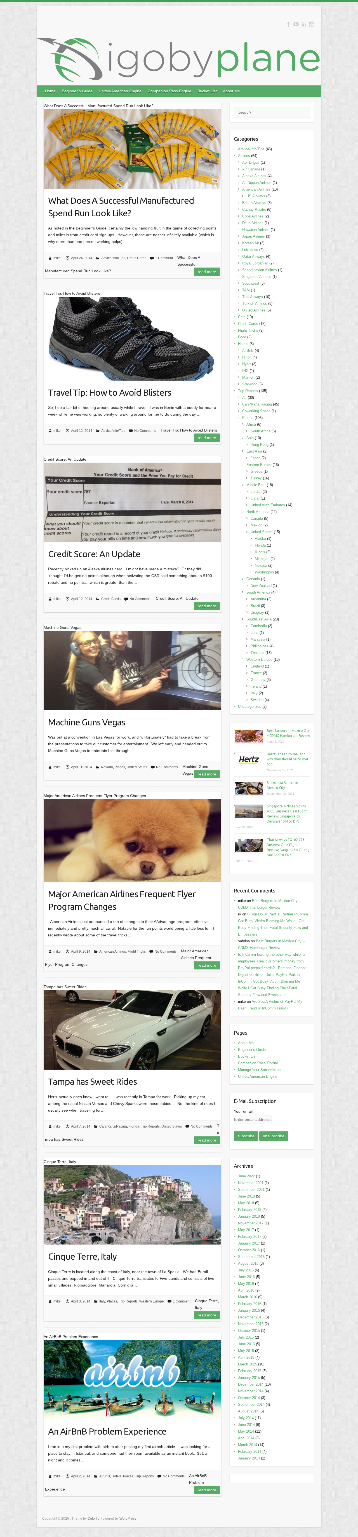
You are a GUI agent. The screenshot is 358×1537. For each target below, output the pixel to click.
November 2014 (250, 1391)
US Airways (255, 196)
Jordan (256, 491)
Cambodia (259, 626)
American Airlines (112, 951)
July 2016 (246, 1270)
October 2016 (249, 1250)
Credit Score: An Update (94, 554)
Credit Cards (136, 258)
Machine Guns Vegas (86, 722)
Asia (250, 438)
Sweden (257, 700)
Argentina (258, 599)
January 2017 (249, 1243)
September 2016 (251, 1257)
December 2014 (250, 1384)
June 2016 (246, 1277)
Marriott (248, 377)
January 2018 (249, 1216)
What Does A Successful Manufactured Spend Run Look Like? (121, 206)
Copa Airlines (252, 216)
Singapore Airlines (256, 277)
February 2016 (249, 1304)
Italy (102, 1301)
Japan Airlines (253, 236)
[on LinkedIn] (304, 24)
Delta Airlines (252, 223)
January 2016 (249, 1310)
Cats (242, 317)
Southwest (250, 283)
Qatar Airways (253, 256)
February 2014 (249, 1451)
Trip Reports (150, 1126)
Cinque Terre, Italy (82, 1256)
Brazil (255, 606)
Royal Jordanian (255, 263)
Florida (134, 1126)
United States (137, 767)
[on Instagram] (311, 24)
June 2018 (246, 1196)
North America (257, 512)
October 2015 (249, 1331)
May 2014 (246, 1431)
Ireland (256, 686)
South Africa (260, 431)
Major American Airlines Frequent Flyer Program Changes (122, 900)
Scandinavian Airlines (259, 270)
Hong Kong (259, 444)
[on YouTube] (296, 24)
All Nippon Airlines (257, 183)
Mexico (256, 525)
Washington (264, 572)
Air (244, 397)
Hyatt (246, 364)
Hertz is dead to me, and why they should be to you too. (287, 759)
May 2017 (246, 1230)
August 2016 (248, 1263)
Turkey (256, 478)
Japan (255, 458)
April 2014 (246, 1438)
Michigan (262, 559)
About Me (231, 91)
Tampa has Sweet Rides (92, 1081)
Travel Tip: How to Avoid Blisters (109, 392)
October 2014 (249, 1398)
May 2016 (246, 1283)
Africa (251, 424)
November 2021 (250, 1183)
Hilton (246, 357)
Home (50, 91)
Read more (207, 272)
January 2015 (249, 1378)
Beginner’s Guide (77, 91)
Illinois (260, 552)
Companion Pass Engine (169, 91)
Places (120, 767)
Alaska (260, 538)
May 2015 (246, 1351)
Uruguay (257, 612)
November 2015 (250, 1324)
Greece (256, 471)
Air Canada (251, 169)
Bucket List (207, 91)
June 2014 (246, 1425)
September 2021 (251, 1189)
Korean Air (250, 243)
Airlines (244, 156)
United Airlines (253, 310)
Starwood (249, 384)
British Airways (254, 203)
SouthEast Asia (259, 619)
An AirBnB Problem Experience (107, 1431)
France (256, 673)
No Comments (145, 431)
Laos (254, 633)
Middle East (256, 485)
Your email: (244, 1111)
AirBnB (104, 1476)
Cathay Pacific (254, 209)
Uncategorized (249, 706)
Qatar (255, 498)
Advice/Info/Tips (113, 258)
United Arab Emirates (268, 505)
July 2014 (246, 1418)
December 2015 (250, 1317)
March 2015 (247, 1364)
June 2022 (246, 1176)
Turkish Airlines (254, 303)
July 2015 (246, 1337)
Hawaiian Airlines (256, 230)
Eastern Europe (259, 465)
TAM (246, 290)
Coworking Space (256, 411)
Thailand (257, 653)
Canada (257, 518)
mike (57, 258)
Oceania (253, 579)
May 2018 (246, 1203)
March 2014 (247, 1445)
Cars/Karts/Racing (113, 1126)
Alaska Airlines (254, 176)
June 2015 (246, 1344)
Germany (258, 680)
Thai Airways (252, 297)
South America (258, 592)
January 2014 (249, 1458)
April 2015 (246, 1357)
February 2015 (249, 1371)
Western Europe (151, 1301)
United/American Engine (120, 91)
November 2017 (250, 1223)
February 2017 (249, 1236)
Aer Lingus (251, 162)
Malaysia (258, 639)
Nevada (107, 767)
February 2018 (249, 1210)
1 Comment (164, 258)
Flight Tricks (137, 951)
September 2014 (251, 1404)
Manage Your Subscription (259, 1070)
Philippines (259, 646)
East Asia (254, 451)
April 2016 (246, 1290)
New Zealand (261, 586)
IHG (245, 371)
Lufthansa (250, 250)
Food (242, 337)
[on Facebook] (288, 24)
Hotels (116, 1476)
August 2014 (248, 1411)
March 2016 (247, 1297)
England (257, 666)
